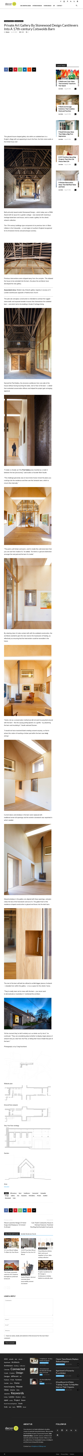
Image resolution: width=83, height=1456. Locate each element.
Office (24, 1397)
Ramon (7, 32)
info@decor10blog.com (38, 1446)
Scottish (45, 1195)
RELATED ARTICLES (12, 1234)
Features (6, 1380)
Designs (7, 1376)
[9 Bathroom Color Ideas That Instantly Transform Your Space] (67, 78)
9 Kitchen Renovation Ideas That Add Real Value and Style (67, 185)
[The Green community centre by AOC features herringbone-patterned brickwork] (11, 1265)
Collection (22, 1365)
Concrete (6, 1369)
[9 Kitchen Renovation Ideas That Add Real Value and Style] (67, 179)
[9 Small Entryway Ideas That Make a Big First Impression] (67, 128)
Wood (24, 1407)
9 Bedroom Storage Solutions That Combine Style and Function (67, 109)
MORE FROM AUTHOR (28, 1234)
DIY (54, 5)
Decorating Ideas (25, 5)
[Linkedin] (25, 70)
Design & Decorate (9, 21)
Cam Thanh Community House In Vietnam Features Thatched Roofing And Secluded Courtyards (41, 1225)
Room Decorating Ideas (10, 1403)
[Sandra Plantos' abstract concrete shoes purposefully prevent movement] (28, 1267)
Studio (20, 1403)
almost (20, 1359)
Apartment (7, 1362)
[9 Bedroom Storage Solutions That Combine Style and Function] (67, 103)
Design (7, 1195)
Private (39, 1195)
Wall (10, 1407)
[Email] (34, 70)
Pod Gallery (32, 1195)
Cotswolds (43, 1193)
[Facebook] (60, 1)
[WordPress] (77, 1)
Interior (12, 1390)
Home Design (47, 5)
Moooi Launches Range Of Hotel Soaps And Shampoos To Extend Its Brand (15, 1225)
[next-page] (8, 1287)
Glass (11, 1383)
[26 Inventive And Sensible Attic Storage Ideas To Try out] (34, 1371)
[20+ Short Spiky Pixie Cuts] (34, 1381)
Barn (20, 1193)
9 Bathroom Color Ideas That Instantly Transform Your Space (67, 83)
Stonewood (8, 1198)
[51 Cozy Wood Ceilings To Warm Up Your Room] (11, 1243)
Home (17, 1383)
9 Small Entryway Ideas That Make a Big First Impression (66, 134)
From (12, 1380)
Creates (12, 1373)
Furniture (18, 1380)
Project (17, 1400)
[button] (76, 6)
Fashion (42, 1383)
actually (11, 1359)
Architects (15, 1362)
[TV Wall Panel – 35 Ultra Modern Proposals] (34, 1361)
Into (18, 1195)
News (57, 1454)
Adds (16, 1359)
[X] (74, 1)
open (6, 1400)
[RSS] (70, 1)
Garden (6, 1383)
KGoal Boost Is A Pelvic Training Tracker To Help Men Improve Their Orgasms (67, 1384)
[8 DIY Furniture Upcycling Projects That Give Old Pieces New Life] (67, 153)
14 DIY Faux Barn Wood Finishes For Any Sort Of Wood (28, 1252)
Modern (18, 1397)
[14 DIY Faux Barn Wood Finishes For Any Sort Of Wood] (28, 1243)
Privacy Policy (64, 1454)
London (11, 1397)
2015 (6, 1359)
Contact (59, 5)
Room (23, 1400)
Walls (13, 1407)
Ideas (6, 1390)
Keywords (24, 1195)
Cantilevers (27, 1193)
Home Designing (9, 1387)
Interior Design (37, 5)
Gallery (13, 1195)
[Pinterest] (67, 1)
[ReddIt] (29, 70)
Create (6, 1373)
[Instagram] (64, 1)
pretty (11, 1400)
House (19, 1386)
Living (5, 1397)
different (14, 1376)
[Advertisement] (41, 13)
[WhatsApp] (20, 70)
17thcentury (13, 1193)
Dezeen (6, 1187)
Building (16, 1365)
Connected (35, 1193)
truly (14, 1198)
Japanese (7, 1393)
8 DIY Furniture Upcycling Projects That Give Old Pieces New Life (67, 159)
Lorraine (61, 88)
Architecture (8, 1366)
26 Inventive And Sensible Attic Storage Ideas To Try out (45, 1370)
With (19, 1407)
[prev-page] (5, 1287)
